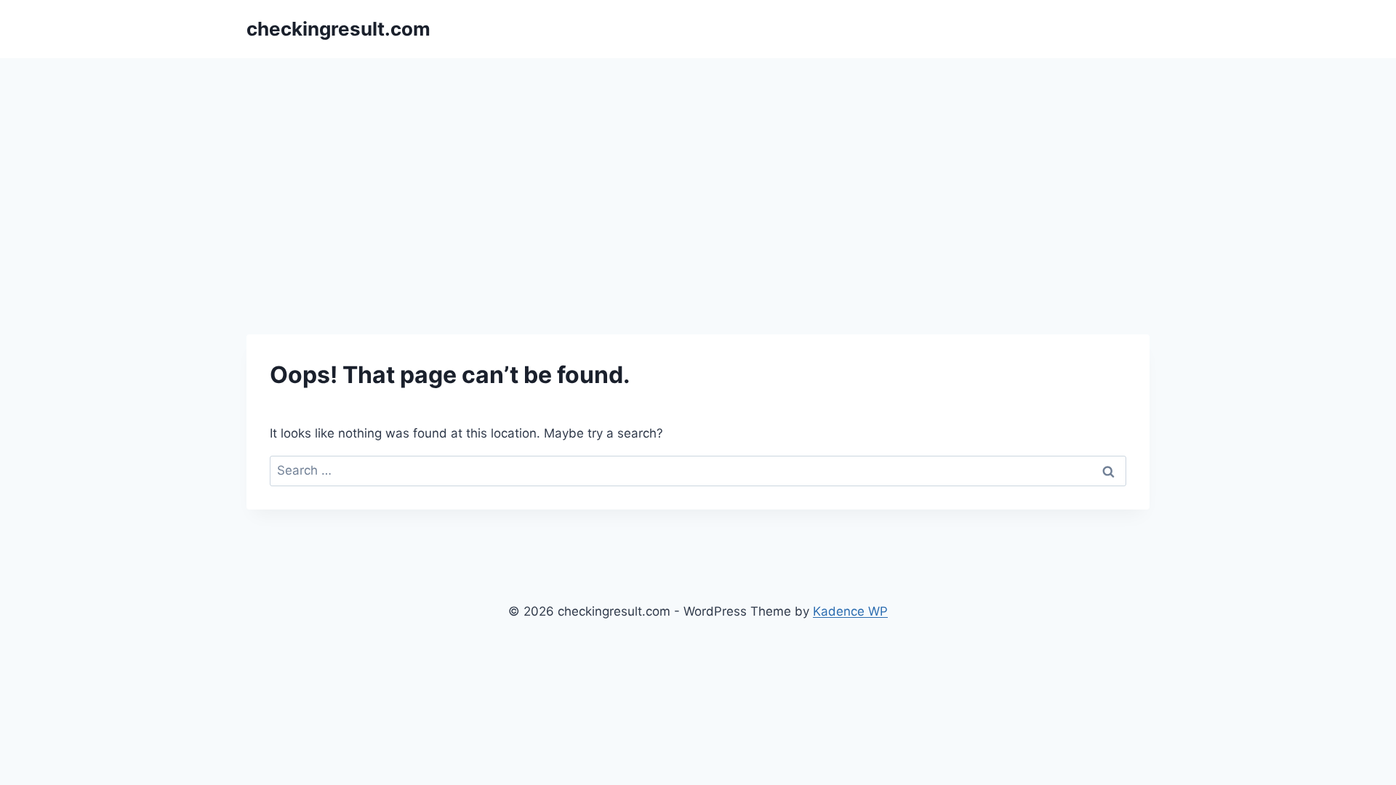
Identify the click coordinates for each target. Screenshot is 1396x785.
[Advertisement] (698, 167)
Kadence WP (850, 611)
